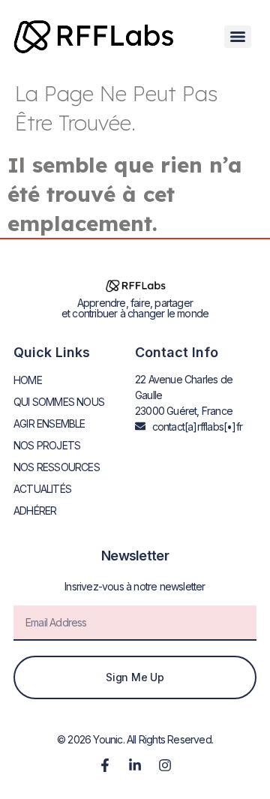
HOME (28, 380)
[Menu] (237, 37)
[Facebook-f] (105, 765)
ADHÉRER (35, 510)
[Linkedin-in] (135, 765)
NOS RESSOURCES (57, 467)
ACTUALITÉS (42, 488)
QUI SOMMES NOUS (59, 401)
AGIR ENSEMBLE (50, 423)
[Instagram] (165, 765)
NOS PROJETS (47, 445)
